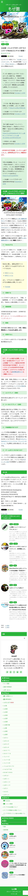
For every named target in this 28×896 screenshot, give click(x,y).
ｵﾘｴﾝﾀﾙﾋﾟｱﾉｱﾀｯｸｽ (7, 772)
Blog (4, 513)
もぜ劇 (5, 728)
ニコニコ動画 (8, 804)
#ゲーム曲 (22, 133)
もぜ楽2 (5, 709)
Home (7, 678)
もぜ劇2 (7, 625)
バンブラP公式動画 (19, 386)
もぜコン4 (6, 747)
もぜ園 (14, 889)
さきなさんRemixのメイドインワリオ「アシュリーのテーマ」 (14, 441)
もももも (5, 791)
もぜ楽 (5, 705)
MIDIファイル (9, 273)
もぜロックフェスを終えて (16, 588)
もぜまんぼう (8, 702)
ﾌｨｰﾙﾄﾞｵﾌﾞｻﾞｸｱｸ (7, 769)
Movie (7, 798)
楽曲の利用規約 (7, 687)
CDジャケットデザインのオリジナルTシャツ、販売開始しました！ (18, 549)
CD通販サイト (9, 696)
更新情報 (5, 829)
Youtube (7, 286)
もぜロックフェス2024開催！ (17, 875)
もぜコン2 (6, 741)
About (7, 680)
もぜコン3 (6, 744)
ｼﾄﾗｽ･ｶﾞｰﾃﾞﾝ (6, 750)
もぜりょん (6, 794)
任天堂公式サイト (17, 372)
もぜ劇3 (7, 627)
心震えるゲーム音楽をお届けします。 (14, 891)
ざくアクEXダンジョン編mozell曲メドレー (14, 814)
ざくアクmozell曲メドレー (10, 807)
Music (7, 693)
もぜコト (5, 788)
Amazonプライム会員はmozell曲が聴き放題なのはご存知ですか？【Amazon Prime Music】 (18, 607)
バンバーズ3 (6, 763)
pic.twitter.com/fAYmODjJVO (12, 137)
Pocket (21, 56)
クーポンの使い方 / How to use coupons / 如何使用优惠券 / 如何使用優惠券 (18, 865)
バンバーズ (6, 756)
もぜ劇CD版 (6, 725)
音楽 (6, 513)
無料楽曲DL (8, 699)
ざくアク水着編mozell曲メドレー (12, 810)
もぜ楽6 (5, 721)
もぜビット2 (6, 782)
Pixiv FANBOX (10, 818)
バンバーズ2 (6, 760)
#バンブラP (6, 135)
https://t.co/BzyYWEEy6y (17, 108)
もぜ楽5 (5, 718)
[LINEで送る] (10, 56)
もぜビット (6, 778)
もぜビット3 (6, 785)
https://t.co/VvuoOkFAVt (10, 175)
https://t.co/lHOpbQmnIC (11, 133)
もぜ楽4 (5, 715)
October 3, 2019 (20, 93)
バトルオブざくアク (8, 766)
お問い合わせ (7, 690)
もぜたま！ (6, 775)
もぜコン (5, 737)
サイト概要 (6, 683)
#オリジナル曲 (14, 135)
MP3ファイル (9, 275)
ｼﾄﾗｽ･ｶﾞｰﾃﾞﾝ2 (7, 753)
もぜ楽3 (5, 712)
